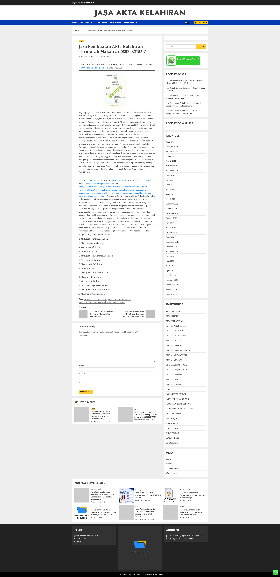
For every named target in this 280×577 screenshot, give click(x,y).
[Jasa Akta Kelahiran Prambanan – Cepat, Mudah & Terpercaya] (170, 495)
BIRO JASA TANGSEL (174, 384)
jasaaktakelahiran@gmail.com (97, 183)
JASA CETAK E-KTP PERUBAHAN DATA (92, 302)
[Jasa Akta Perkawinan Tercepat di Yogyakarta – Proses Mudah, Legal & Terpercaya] (81, 495)
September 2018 (173, 251)
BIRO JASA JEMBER (174, 360)
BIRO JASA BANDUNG (175, 331)
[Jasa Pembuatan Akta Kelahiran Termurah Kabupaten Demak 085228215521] (81, 414)
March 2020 (171, 227)
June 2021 (170, 185)
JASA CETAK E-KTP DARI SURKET (119, 299)
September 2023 (173, 147)
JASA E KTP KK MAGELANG (177, 399)
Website (82, 382)
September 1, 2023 (103, 56)
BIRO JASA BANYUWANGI (177, 335)
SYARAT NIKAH (172, 438)
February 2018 (172, 280)
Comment (83, 335)
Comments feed (172, 468)
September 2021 (173, 170)
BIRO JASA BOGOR (173, 345)
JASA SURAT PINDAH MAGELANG (180, 409)
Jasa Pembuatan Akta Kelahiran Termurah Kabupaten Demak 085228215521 (100, 415)
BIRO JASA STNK (173, 379)
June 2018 (170, 261)
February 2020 (172, 232)
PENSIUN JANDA (173, 418)
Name (82, 365)
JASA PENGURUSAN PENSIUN (178, 404)
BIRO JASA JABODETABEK (176, 355)
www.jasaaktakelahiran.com (94, 67)
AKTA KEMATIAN (173, 316)
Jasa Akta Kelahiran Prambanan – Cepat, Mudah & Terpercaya (192, 495)
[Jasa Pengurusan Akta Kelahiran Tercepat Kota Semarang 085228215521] (125, 414)
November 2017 (172, 289)
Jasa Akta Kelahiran (140, 12)
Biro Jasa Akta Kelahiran (176, 326)
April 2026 (170, 142)
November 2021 (172, 166)
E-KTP (82, 41)
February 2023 (172, 151)
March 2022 (171, 161)
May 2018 (170, 266)
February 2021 (172, 204)
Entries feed (171, 463)
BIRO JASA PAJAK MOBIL (176, 365)
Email (82, 374)
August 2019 (171, 237)
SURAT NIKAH (172, 428)
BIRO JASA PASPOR (174, 374)
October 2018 (171, 246)
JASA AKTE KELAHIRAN (176, 394)
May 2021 (170, 189)
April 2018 (170, 270)
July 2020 (170, 223)
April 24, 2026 (97, 502)
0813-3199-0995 (95, 180)
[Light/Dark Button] (187, 23)
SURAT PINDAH (172, 433)
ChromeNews (147, 574)
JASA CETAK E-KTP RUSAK (115, 302)
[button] (191, 22)
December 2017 (172, 285)
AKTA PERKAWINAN (174, 321)
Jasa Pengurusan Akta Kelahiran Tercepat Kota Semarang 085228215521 (145, 414)
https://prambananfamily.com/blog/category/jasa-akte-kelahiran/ (123, 193)
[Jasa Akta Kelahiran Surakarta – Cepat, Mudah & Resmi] (126, 495)
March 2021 (171, 199)
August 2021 (171, 175)
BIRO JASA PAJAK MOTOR (176, 370)
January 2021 (171, 208)
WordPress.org (172, 473)
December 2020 (172, 213)
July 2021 (170, 180)
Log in (168, 459)
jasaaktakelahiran (87, 56)
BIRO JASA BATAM (173, 340)
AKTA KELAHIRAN (173, 311)
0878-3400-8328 (119, 180)
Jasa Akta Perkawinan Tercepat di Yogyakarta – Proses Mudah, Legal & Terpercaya (185, 81)
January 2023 (171, 156)
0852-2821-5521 (143, 180)
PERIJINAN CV (172, 423)
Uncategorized (172, 443)
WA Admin (202, 22)
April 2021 (170, 194)
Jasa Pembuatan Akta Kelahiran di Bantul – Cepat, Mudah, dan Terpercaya (103, 512)
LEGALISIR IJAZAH (174, 413)
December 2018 (172, 242)
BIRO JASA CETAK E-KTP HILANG (95, 299)
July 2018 (170, 256)
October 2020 (171, 218)
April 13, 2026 (142, 501)
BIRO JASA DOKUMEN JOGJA (178, 350)
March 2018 (171, 275)
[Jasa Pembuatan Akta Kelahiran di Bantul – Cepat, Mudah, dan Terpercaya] (81, 512)
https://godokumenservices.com (92, 196)
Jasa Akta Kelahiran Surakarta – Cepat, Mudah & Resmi (148, 495)
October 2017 (171, 294)
